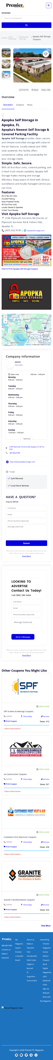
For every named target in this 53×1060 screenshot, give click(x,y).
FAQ (28, 952)
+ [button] (5, 317)
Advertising (44, 939)
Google (48, 344)
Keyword (6, 13)
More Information (13, 728)
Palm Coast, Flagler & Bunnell (31, 964)
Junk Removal (12, 38)
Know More (26, 556)
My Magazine (45, 1001)
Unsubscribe (32, 956)
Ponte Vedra (32, 980)
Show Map (27, 716)
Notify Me (25, 90)
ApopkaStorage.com (35, 230)
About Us (30, 939)
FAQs (45, 984)
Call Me (9, 716)
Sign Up (46, 988)
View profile (19, 365)
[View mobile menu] (48, 5)
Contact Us (6, 949)
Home (4, 38)
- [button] (5, 321)
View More (46, 925)
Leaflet (28, 344)
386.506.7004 (7, 945)
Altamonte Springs (24, 38)
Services (46, 716)
